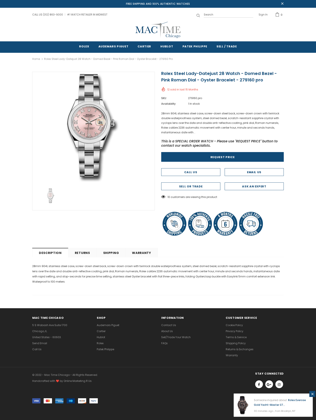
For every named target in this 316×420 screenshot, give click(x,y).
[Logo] (158, 30)
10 (168, 197)
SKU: (164, 98)
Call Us (190, 172)
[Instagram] (279, 384)
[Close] (312, 394)
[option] (93, 128)
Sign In (263, 14)
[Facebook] (259, 384)
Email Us (254, 172)
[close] (282, 4)
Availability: (168, 104)
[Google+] (269, 384)
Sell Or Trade (190, 186)
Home (36, 59)
